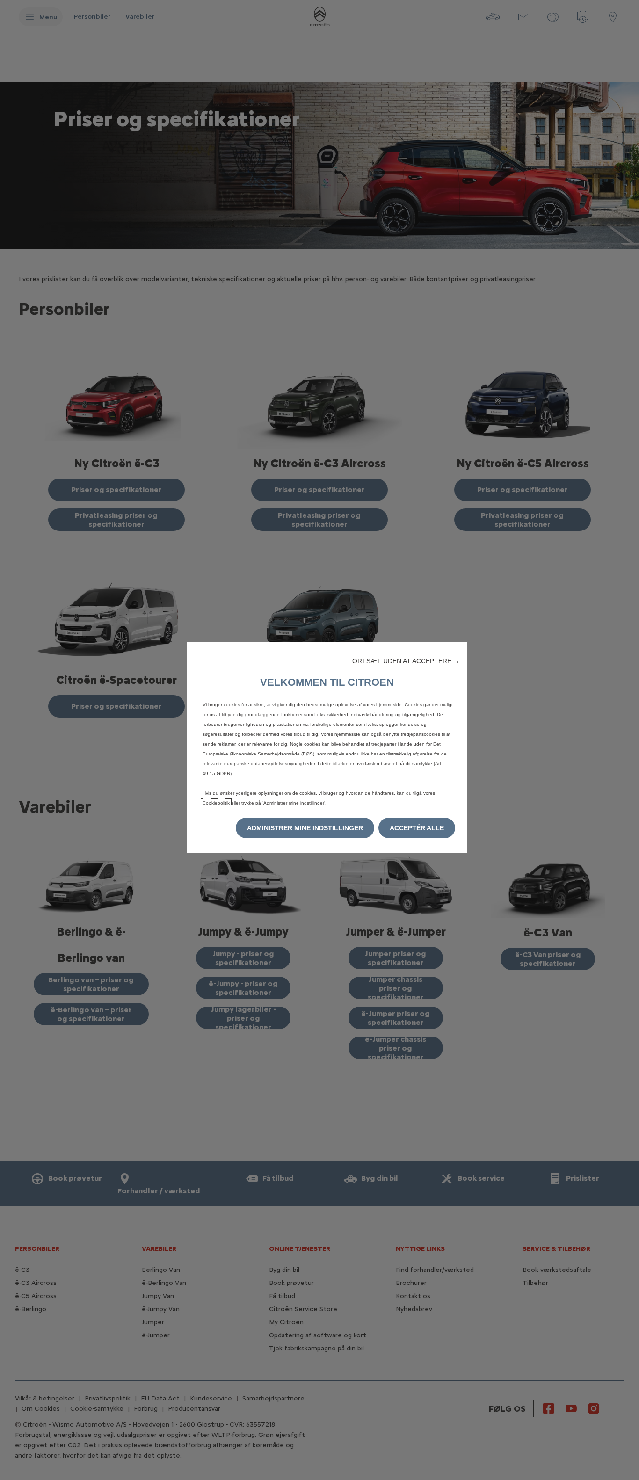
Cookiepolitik (216, 802)
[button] (404, 661)
